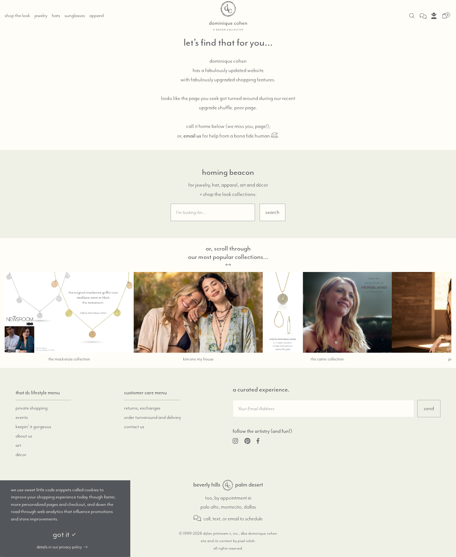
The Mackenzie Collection (69, 359)
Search (272, 212)
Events (22, 417)
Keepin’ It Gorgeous (33, 427)
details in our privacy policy (59, 547)
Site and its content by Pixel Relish (228, 541)
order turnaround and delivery (152, 417)
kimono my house (198, 359)
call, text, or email (221, 519)
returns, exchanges (142, 408)
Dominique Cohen (227, 485)
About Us (24, 436)
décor (21, 455)
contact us (134, 427)
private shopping (31, 408)
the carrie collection (327, 359)
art (18, 445)
